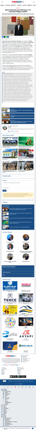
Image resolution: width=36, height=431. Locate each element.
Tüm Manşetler (24, 359)
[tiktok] (22, 387)
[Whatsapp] (19, 365)
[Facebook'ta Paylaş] (2, 37)
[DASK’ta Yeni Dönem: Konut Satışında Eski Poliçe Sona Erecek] (26, 153)
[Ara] (33, 2)
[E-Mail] (8, 131)
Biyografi (5, 412)
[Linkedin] (15, 131)
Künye (4, 374)
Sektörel (18, 8)
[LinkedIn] (10, 365)
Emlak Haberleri (21, 367)
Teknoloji (6, 403)
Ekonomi (4, 367)
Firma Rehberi (5, 408)
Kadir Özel (9, 127)
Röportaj (4, 410)
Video (4, 406)
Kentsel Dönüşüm (21, 368)
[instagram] (11, 387)
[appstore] (14, 376)
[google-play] (22, 376)
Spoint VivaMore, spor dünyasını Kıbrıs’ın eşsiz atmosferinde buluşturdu (9, 147)
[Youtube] (17, 131)
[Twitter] (12, 131)
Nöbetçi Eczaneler (25, 355)
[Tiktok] (13, 365)
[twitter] (8, 387)
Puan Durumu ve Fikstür (26, 358)
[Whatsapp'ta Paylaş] (6, 37)
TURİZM (25, 5)
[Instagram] (14, 131)
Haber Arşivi (24, 361)
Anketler (4, 413)
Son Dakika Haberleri (25, 360)
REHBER (30, 5)
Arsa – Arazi (7, 397)
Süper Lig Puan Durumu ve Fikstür (11, 421)
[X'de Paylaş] (4, 37)
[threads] (26, 387)
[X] (5, 365)
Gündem (6, 401)
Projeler (6, 395)
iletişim (20, 374)
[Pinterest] (7, 365)
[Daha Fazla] (8, 37)
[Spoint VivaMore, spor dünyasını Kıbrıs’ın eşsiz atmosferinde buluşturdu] (10, 141)
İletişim (4, 415)
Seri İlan (4, 409)
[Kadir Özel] (5, 127)
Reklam (20, 373)
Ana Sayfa (5, 389)
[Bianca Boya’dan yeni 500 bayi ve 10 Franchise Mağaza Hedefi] (18, 26)
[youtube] (15, 387)
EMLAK (3, 5)
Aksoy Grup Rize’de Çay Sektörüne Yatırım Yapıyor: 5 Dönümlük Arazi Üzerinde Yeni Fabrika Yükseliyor (10, 171)
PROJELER (20, 5)
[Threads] (15, 365)
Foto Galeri (5, 404)
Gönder (4, 190)
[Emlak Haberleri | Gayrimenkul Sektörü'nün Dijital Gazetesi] (18, 2)
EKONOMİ (8, 5)
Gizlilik (4, 373)
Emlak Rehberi (5, 368)
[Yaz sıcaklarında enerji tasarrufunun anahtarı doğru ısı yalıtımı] (10, 153)
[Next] (17, 365)
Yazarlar (4, 407)
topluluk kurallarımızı (11, 193)
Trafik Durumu (24, 357)
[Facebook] (10, 131)
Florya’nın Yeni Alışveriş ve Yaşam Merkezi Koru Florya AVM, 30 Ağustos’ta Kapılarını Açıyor (25, 147)
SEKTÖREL (14, 5)
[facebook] (4, 387)
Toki (6, 396)
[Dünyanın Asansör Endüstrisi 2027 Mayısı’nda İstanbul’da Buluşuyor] (26, 165)
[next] (29, 387)
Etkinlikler (7, 398)
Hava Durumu (24, 356)
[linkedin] (33, 387)
